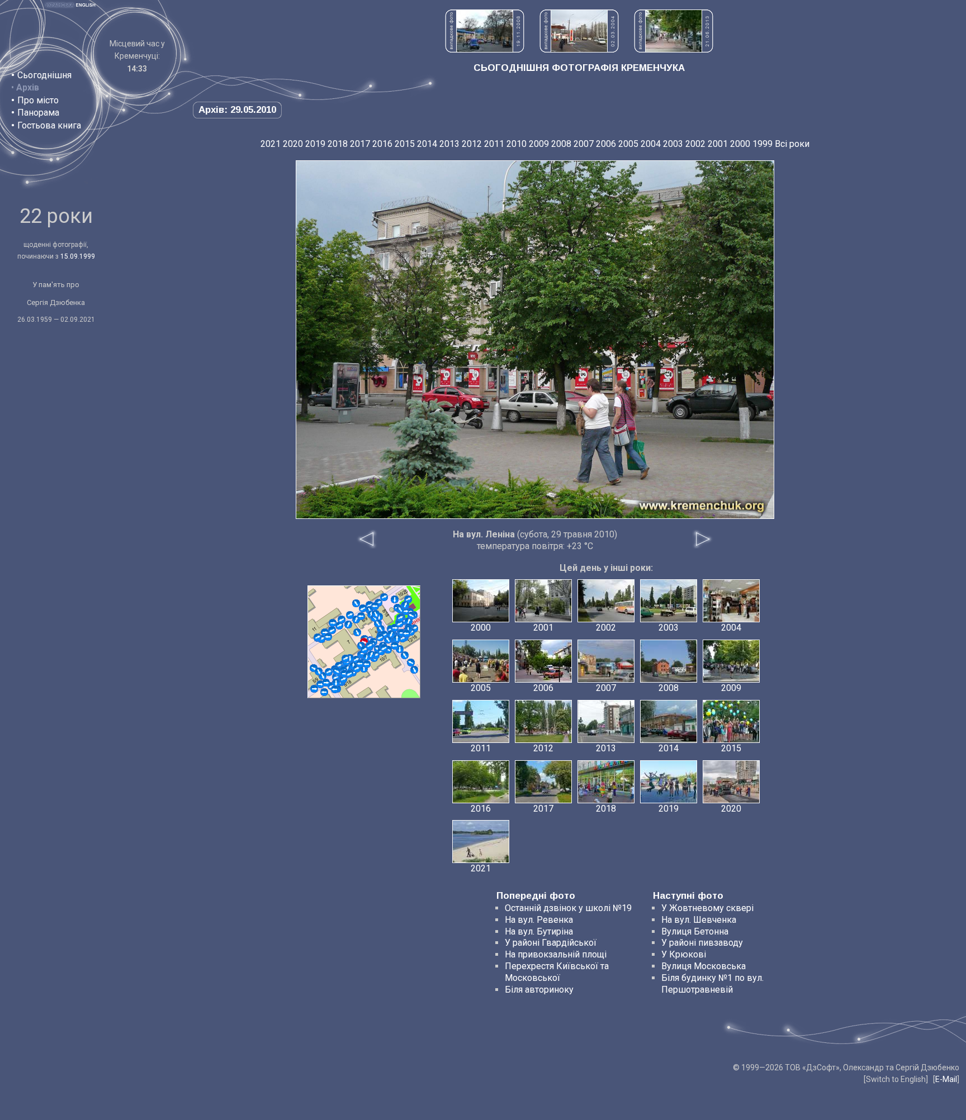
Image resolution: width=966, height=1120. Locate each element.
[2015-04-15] (341, 619)
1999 (762, 144)
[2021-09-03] (349, 673)
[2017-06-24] (343, 679)
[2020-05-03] (399, 623)
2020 (293, 144)
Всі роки (792, 144)
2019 (315, 144)
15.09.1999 (77, 256)
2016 (382, 144)
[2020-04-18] (371, 654)
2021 (271, 144)
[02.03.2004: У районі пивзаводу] (579, 49)
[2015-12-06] (326, 682)
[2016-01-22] (408, 621)
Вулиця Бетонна (694, 931)
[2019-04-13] (411, 615)
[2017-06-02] (336, 682)
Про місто (38, 100)
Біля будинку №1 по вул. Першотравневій (712, 984)
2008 (561, 144)
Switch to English (896, 1079)
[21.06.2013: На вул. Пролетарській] (673, 49)
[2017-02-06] (414, 669)
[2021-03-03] (369, 645)
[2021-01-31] (318, 671)
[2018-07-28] (336, 670)
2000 (740, 144)
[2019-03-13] (348, 624)
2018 (338, 144)
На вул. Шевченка (698, 919)
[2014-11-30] (356, 603)
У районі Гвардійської (550, 942)
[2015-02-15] (362, 608)
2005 (628, 144)
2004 (651, 144)
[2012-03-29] (394, 599)
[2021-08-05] (375, 606)
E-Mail (946, 1079)
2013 (449, 144)
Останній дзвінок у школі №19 (568, 908)
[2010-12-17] (404, 655)
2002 (695, 144)
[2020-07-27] (406, 633)
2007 (584, 144)
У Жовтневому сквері (707, 908)
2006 (606, 144)
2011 (494, 144)
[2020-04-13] (396, 638)
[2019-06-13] (360, 663)
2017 (360, 144)
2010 (516, 144)
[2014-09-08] (328, 636)
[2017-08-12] (380, 637)
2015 (405, 144)
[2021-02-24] (314, 688)
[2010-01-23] (332, 630)
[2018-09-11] (317, 637)
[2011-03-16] (324, 692)
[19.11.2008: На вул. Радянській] (484, 49)
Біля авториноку (539, 989)
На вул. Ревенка (539, 919)
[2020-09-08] (375, 613)
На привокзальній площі (556, 954)
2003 (673, 144)
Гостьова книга (49, 125)
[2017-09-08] (366, 664)
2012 (472, 144)
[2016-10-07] (384, 597)
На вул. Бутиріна (539, 931)
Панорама (38, 112)
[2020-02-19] (361, 616)
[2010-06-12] (328, 672)
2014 (427, 144)
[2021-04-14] (405, 605)
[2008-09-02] (410, 662)
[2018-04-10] (334, 689)
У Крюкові (683, 954)
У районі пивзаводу (702, 942)
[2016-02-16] (377, 623)
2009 (539, 144)
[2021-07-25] (384, 648)
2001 (718, 144)
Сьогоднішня (44, 75)
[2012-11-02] (350, 615)
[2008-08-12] (339, 625)
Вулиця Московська (703, 966)
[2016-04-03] (394, 645)
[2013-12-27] (345, 658)
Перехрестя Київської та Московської (557, 972)
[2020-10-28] (400, 617)
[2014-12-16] (357, 632)
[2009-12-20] (332, 622)
